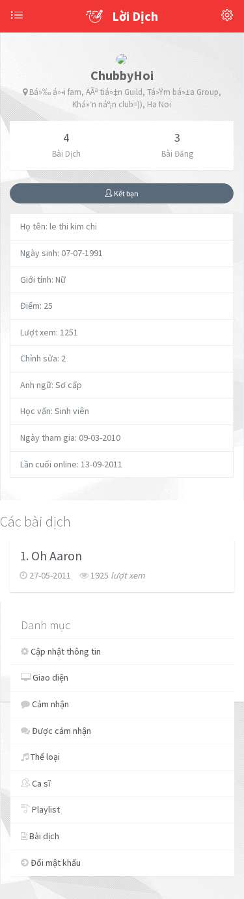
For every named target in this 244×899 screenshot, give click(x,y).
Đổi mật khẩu (55, 862)
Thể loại (44, 756)
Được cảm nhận (60, 730)
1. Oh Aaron (51, 556)
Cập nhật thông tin (65, 651)
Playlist (45, 809)
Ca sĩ (40, 783)
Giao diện (49, 677)
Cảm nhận (49, 704)
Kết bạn (126, 193)
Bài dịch (43, 836)
